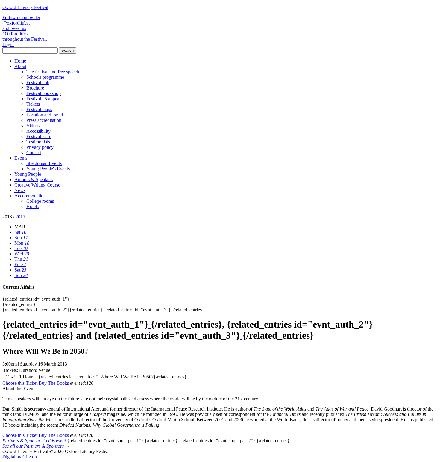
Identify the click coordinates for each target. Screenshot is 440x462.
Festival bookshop (43, 93)
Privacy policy (40, 147)
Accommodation (30, 195)
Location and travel (44, 114)
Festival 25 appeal (43, 98)
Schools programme (45, 77)
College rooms (40, 201)
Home (20, 60)
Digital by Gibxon (19, 456)
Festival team (38, 136)
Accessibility (38, 131)
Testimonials (38, 141)
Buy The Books (54, 383)
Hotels (32, 206)
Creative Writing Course (37, 184)
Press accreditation (43, 120)
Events (20, 157)
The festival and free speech (52, 71)
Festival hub (37, 82)
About (20, 66)
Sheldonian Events (44, 163)
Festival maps (39, 109)
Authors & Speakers (33, 179)
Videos (33, 125)
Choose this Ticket (19, 383)
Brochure (35, 87)
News (19, 190)
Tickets (33, 104)
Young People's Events (48, 168)
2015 (20, 216)
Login (8, 44)
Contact (33, 152)
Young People (27, 174)
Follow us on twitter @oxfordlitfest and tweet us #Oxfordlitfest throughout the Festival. (24, 28)
